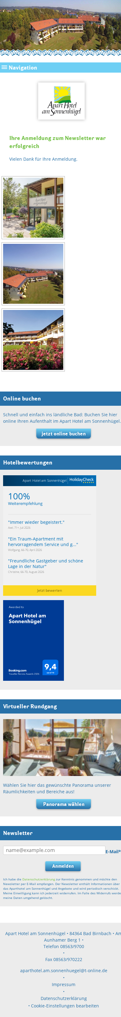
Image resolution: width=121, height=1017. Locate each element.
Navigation (23, 67)
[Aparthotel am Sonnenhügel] (61, 123)
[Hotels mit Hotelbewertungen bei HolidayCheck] (81, 480)
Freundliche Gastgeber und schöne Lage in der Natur (45, 563)
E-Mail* (113, 851)
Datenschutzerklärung (38, 879)
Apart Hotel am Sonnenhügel (44, 480)
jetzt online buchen (64, 433)
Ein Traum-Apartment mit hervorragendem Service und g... (42, 541)
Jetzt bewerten (49, 590)
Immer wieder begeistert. (36, 522)
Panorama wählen (63, 804)
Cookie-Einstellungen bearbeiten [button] (65, 1006)
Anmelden (63, 866)
